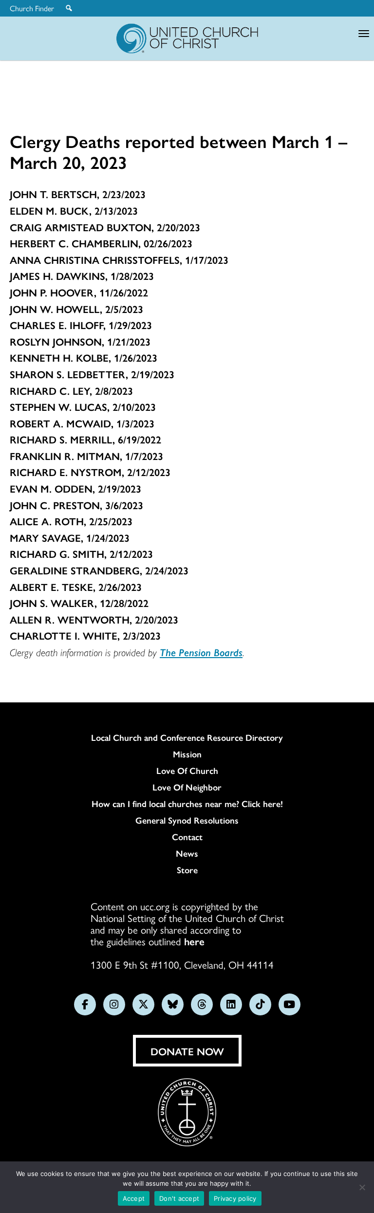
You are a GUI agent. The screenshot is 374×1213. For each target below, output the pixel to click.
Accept (134, 1198)
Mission (187, 754)
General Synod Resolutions (187, 820)
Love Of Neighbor (187, 787)
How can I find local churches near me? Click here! (187, 803)
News (187, 853)
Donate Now (187, 1051)
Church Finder (32, 8)
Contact (187, 837)
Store (187, 870)
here (194, 941)
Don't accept (179, 1198)
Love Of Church (187, 770)
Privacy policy (235, 1198)
